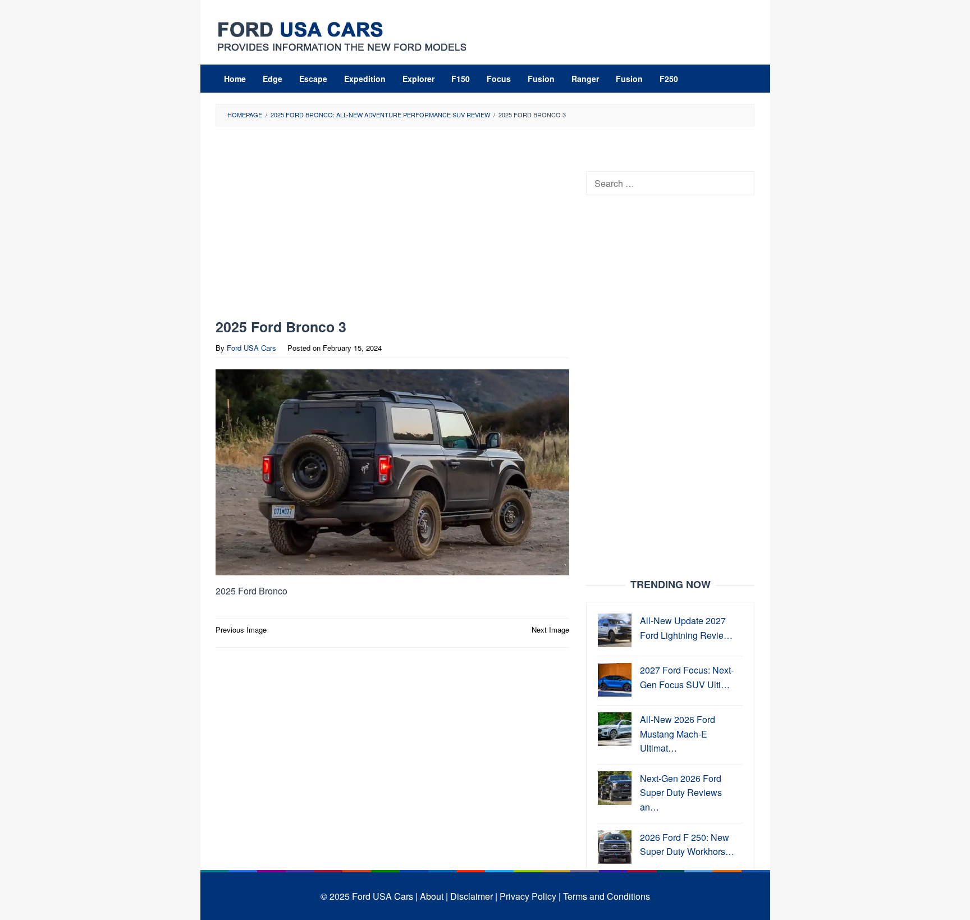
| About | (431, 896)
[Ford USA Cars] (342, 35)
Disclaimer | (473, 896)
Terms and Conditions (606, 896)
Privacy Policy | (530, 896)
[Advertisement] (392, 225)
